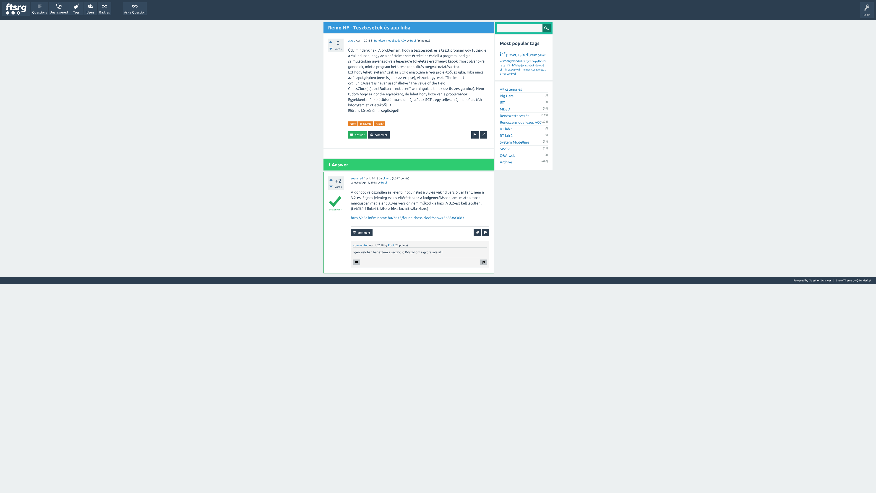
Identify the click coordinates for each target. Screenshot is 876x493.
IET (502, 102)
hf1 (508, 65)
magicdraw (532, 69)
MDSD (505, 109)
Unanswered (59, 12)
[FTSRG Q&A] (16, 9)
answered (357, 178)
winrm (521, 69)
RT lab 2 (506, 136)
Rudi (413, 40)
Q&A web (507, 155)
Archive (506, 162)
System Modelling (514, 142)
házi (543, 55)
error (503, 73)
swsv (514, 69)
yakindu (515, 61)
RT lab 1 (506, 129)
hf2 (523, 61)
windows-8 (537, 65)
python (530, 61)
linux (508, 69)
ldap (518, 65)
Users (90, 12)
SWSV (505, 149)
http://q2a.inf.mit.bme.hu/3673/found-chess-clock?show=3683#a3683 (407, 218)
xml (528, 65)
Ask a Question (135, 12)
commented (360, 245)
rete (502, 65)
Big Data (507, 96)
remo (353, 123)
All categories (511, 89)
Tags (76, 12)
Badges (104, 12)
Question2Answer (820, 280)
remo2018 (365, 123)
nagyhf (379, 123)
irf (502, 54)
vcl (514, 73)
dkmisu (387, 178)
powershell (518, 54)
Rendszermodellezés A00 (390, 40)
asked (351, 40)
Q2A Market (863, 280)
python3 (540, 61)
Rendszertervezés (514, 116)
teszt (542, 69)
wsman (505, 61)
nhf (513, 65)
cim (502, 69)
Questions (39, 12)
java (523, 65)
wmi (509, 73)
